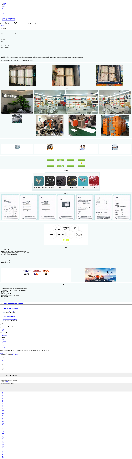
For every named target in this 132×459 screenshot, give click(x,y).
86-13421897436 (7, 334)
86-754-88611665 (4, 334)
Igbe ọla (4, 4)
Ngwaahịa (3, 2)
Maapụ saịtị (13, 354)
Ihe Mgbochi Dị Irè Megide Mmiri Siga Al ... (9, 311)
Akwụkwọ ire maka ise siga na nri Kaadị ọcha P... (10, 319)
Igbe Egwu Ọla (4, 3)
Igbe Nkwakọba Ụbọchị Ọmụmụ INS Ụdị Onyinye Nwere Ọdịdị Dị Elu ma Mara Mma (13, 303)
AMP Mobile (16, 354)
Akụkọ (2, 8)
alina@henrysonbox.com (4, 335)
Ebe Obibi (3, 13)
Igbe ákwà (4, 6)
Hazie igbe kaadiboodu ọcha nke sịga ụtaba (9, 316)
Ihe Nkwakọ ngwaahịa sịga (5, 342)
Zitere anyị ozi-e (2, 25)
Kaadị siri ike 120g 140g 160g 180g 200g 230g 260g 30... (11, 308)
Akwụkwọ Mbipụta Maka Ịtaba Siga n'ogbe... (9, 313)
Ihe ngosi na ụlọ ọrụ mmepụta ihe (6, 7)
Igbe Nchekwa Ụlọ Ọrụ (5, 5)
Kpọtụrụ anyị (3, 347)
